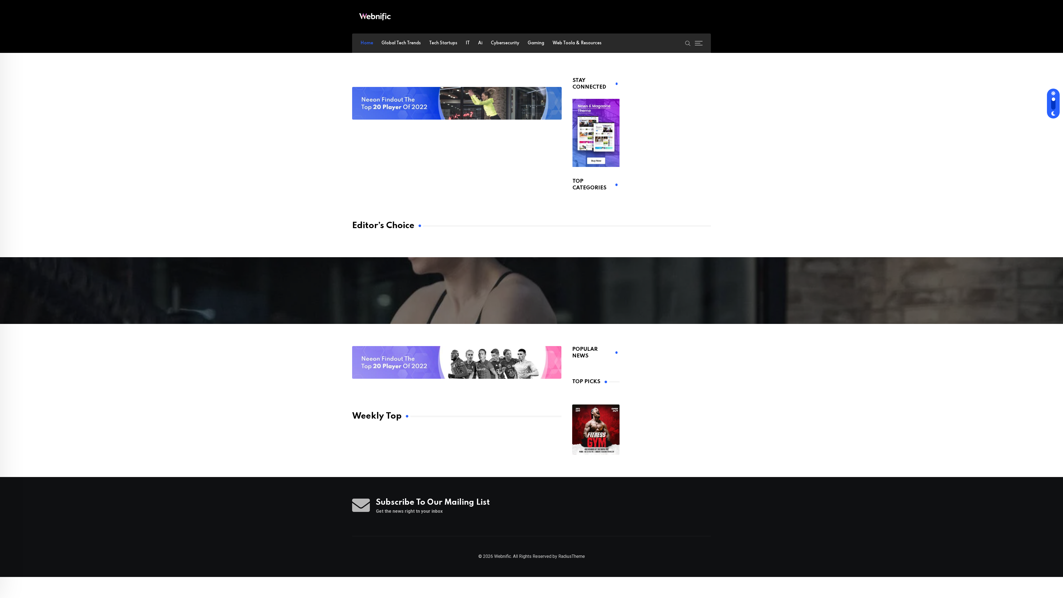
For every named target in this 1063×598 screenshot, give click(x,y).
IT (468, 43)
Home (366, 43)
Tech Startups (443, 43)
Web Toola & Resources (577, 43)
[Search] (688, 43)
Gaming (536, 43)
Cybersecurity (505, 43)
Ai (480, 43)
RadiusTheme (571, 556)
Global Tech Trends (401, 43)
